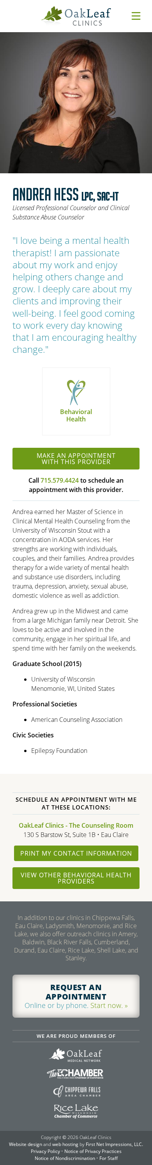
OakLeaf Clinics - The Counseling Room (76, 825)
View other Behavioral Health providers (76, 878)
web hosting (65, 1144)
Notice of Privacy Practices (93, 1151)
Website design (25, 1144)
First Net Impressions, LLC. (114, 1144)
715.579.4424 (60, 480)
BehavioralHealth (76, 415)
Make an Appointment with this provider (76, 458)
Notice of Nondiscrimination (65, 1158)
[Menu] (136, 16)
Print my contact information (76, 853)
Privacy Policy (45, 1151)
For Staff (108, 1158)
